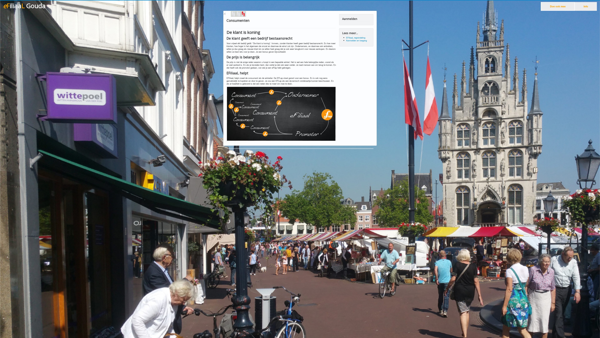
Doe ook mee (558, 6)
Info (586, 6)
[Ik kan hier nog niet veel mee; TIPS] (243, 14)
